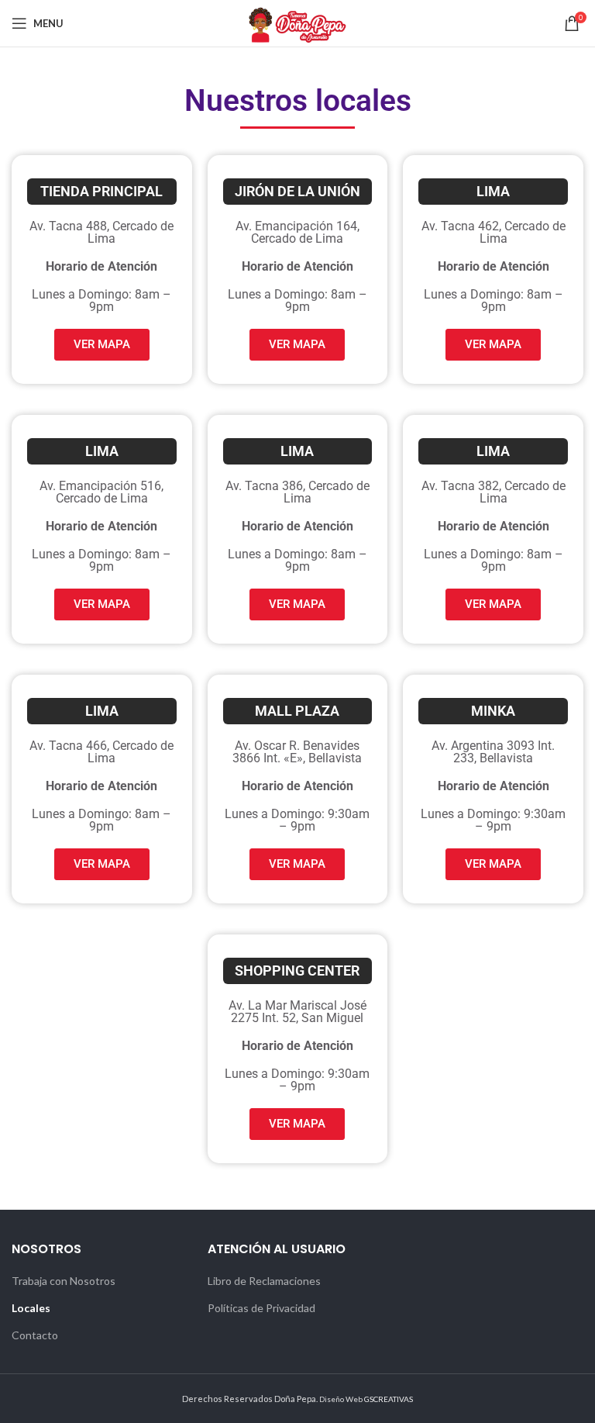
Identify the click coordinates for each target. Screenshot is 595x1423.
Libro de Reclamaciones (264, 1280)
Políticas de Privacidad (261, 1307)
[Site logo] (297, 22)
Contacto (35, 1335)
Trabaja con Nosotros (63, 1280)
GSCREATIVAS (388, 1399)
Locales (31, 1307)
